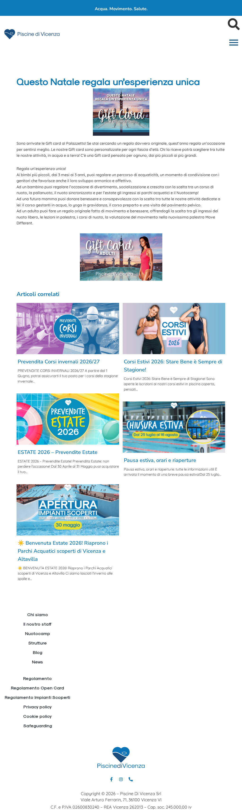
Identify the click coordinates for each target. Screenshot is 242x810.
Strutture (37, 642)
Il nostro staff (37, 623)
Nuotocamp (37, 633)
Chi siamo (37, 614)
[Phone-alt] (130, 779)
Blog (37, 652)
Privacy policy (37, 706)
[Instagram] (121, 779)
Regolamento (37, 678)
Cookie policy (37, 716)
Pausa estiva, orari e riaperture (160, 460)
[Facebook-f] (111, 779)
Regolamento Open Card (37, 687)
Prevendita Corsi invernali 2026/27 (59, 361)
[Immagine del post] (68, 328)
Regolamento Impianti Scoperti (37, 697)
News (37, 661)
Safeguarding (37, 725)
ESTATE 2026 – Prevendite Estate (57, 452)
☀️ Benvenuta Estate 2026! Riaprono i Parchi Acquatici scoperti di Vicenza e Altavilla (63, 551)
